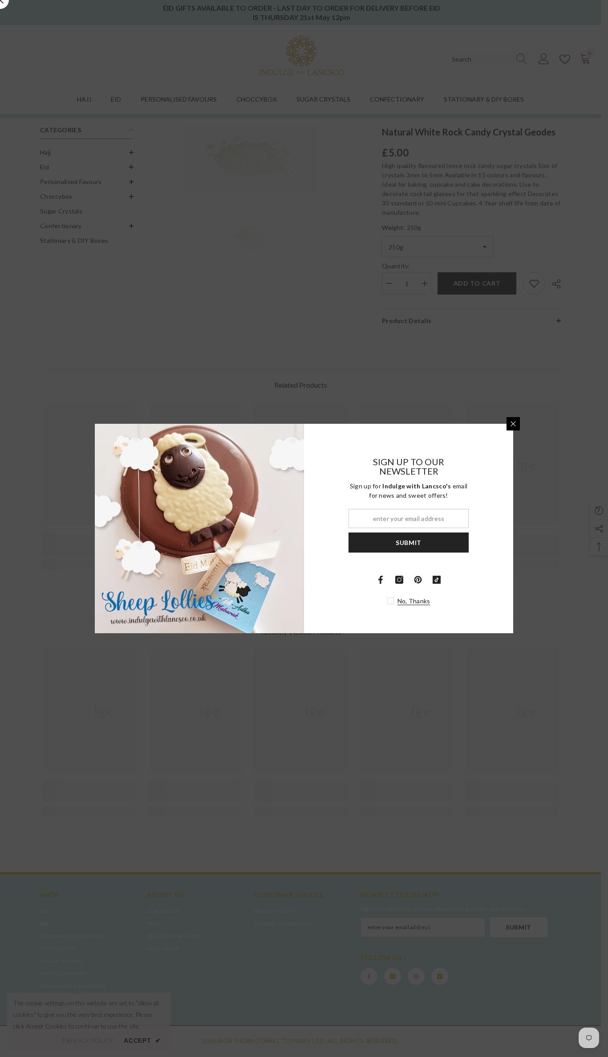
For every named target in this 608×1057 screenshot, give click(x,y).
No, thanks (413, 601)
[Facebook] (380, 579)
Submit (409, 542)
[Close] (513, 423)
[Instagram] (399, 579)
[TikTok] (436, 579)
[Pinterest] (418, 579)
